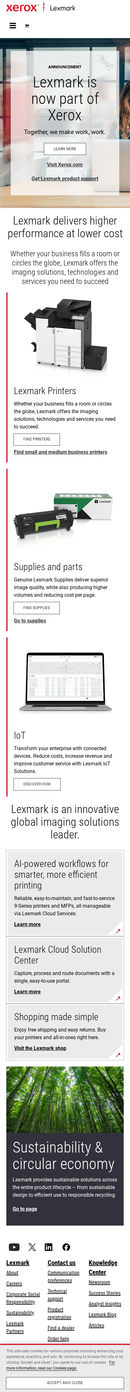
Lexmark (17, 1263)
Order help (58, 1339)
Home (80, 8)
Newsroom (99, 1282)
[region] (65, 1368)
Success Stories (105, 1293)
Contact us (62, 1263)
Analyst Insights (105, 1304)
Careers (14, 1284)
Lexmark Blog (102, 1315)
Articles (96, 1325)
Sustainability (20, 1313)
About (12, 1273)
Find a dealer (61, 1328)
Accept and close (65, 1383)
